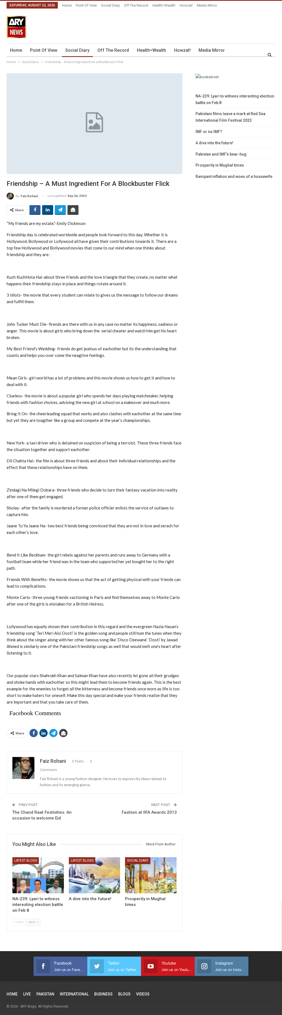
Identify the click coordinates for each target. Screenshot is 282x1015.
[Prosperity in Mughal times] (151, 875)
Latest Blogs (25, 860)
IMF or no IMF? (209, 131)
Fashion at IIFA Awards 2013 (149, 812)
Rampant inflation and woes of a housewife (234, 176)
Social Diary (110, 5)
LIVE (27, 994)
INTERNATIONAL (74, 994)
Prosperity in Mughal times (220, 165)
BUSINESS (103, 994)
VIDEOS (143, 994)
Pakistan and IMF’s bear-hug (221, 154)
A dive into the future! (214, 143)
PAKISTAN (45, 994)
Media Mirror (207, 5)
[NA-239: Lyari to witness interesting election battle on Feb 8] (38, 875)
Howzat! (186, 5)
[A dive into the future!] (94, 875)
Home (67, 5)
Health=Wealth (163, 5)
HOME (12, 994)
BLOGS (124, 994)
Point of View (86, 5)
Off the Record (136, 5)
